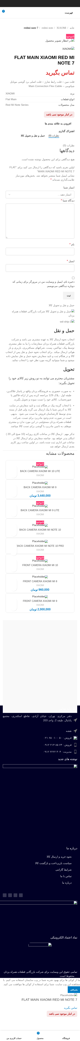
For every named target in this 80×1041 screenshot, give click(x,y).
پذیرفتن (73, 989)
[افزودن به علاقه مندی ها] (13, 468)
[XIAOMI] (40, 692)
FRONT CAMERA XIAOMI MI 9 (40, 601)
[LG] (40, 670)
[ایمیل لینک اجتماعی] (46, 3)
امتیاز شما (68, 187)
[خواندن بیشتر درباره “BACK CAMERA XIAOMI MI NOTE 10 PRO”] (13, 552)
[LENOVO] (40, 655)
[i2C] (40, 685)
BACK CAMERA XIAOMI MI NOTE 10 (40, 530)
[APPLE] (40, 700)
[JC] (40, 677)
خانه (71, 28)
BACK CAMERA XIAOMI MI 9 (40, 487)
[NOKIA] (40, 707)
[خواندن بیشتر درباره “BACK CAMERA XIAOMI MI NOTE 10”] (13, 533)
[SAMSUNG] (40, 640)
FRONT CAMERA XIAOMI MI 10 (40, 565)
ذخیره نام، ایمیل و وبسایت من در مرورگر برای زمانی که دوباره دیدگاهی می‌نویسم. (43, 283)
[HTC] (40, 663)
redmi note (47, 28)
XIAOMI (61, 28)
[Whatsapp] (21, 895)
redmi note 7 (31, 28)
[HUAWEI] (40, 625)
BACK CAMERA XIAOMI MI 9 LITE (40, 510)
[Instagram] (10, 895)
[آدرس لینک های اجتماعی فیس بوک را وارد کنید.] (56, 3)
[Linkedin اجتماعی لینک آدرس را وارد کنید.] (37, 3)
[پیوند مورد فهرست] (40, 720)
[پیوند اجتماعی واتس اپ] (32, 3)
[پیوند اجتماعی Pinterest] (42, 3)
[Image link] (40, 954)
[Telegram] (15, 895)
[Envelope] (5, 895)
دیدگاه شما (67, 200)
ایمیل (70, 261)
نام (71, 244)
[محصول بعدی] (65, 32)
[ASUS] (40, 633)
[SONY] (40, 648)
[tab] (54, 135)
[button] (13, 494)
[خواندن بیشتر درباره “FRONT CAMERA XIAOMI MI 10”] (13, 568)
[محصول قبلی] (72, 32)
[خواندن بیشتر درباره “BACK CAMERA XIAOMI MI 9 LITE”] (13, 513)
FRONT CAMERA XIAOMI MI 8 (40, 581)
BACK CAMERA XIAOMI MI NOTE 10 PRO (40, 546)
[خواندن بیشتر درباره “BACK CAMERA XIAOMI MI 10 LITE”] (13, 474)
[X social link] (51, 3)
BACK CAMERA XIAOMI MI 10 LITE (40, 471)
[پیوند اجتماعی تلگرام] (27, 3)
